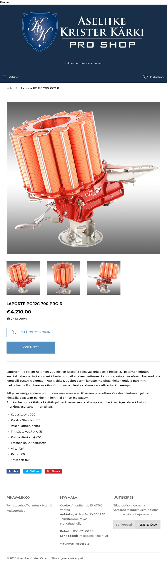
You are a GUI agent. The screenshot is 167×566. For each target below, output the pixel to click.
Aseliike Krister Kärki (32, 558)
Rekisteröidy (147, 524)
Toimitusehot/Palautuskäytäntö (29, 505)
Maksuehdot (16, 510)
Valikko (14, 77)
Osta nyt (31, 347)
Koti (9, 88)
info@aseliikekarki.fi (93, 535)
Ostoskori (156, 77)
